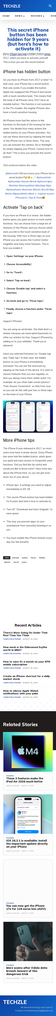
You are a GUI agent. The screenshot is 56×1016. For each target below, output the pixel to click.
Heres (33, 557)
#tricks (8, 193)
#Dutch (36, 189)
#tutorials (27, 189)
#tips (48, 185)
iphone (7, 562)
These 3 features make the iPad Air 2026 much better (24, 780)
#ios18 (44, 189)
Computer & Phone (12, 639)
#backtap (40, 185)
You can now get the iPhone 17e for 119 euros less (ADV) (26, 907)
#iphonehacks (13, 189)
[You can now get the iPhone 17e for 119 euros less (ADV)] (28, 879)
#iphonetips (14, 181)
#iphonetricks (43, 177)
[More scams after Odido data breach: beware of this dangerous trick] (28, 941)
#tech (31, 193)
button (25, 557)
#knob (32, 181)
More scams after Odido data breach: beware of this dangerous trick (26, 971)
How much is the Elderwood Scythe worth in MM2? (25, 648)
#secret (25, 181)
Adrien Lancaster (12, 786)
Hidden (42, 557)
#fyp (51, 189)
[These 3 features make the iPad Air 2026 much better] (28, 752)
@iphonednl (12, 173)
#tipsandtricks (20, 193)
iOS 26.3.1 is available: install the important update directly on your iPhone (27, 844)
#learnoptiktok (26, 185)
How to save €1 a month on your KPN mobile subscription (26, 663)
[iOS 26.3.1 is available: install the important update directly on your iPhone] (28, 814)
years (24, 562)
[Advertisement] (28, 593)
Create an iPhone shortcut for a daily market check (26, 677)
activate (15, 557)
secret (16, 562)
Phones (10, 776)
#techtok (13, 185)
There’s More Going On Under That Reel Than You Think (25, 634)
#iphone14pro (44, 181)
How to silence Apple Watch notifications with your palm (20, 692)
